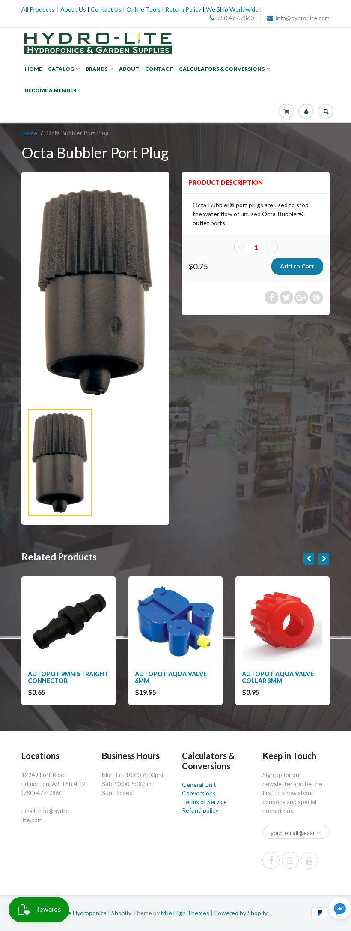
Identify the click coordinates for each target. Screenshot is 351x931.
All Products (37, 9)
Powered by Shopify (241, 912)
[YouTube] (309, 860)
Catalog (61, 69)
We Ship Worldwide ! (234, 9)
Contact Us (106, 9)
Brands (96, 69)
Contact (159, 69)
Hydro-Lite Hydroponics (75, 912)
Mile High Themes (185, 912)
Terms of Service (204, 801)
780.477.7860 (235, 17)
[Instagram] (290, 860)
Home (33, 69)
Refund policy (200, 810)
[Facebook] (271, 860)
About (129, 69)
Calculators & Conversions (222, 69)
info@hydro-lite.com (303, 17)
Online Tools (143, 9)
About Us (73, 9)
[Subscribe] (319, 833)
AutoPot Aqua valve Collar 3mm (278, 677)
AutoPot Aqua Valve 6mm (171, 677)
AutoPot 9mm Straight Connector (68, 677)
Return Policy (183, 9)
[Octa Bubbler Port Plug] (95, 292)
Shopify (121, 912)
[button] (340, 909)
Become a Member (51, 90)
